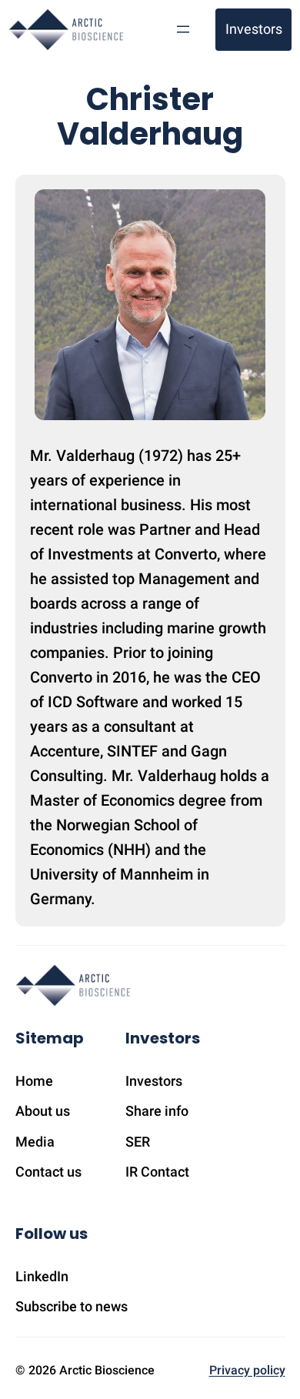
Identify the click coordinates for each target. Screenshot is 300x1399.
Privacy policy (247, 1370)
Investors (253, 29)
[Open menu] (183, 29)
